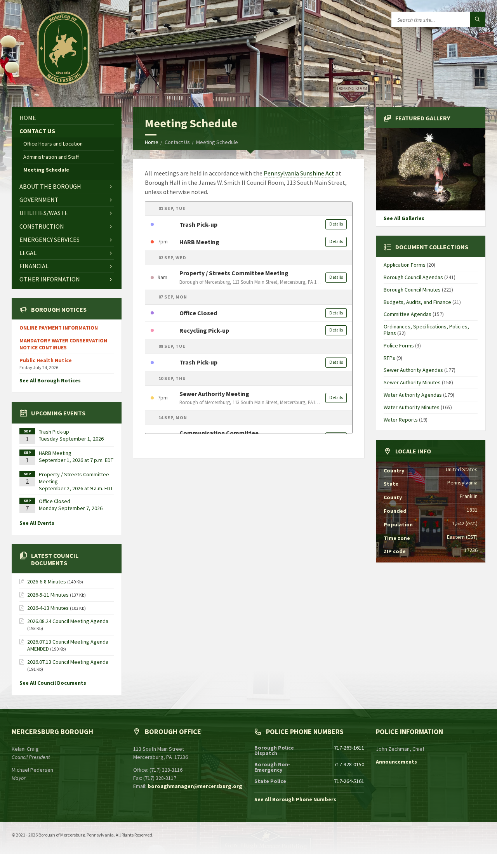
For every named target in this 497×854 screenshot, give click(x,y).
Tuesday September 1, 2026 (71, 438)
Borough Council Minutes (412, 289)
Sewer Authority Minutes (412, 382)
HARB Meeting (55, 453)
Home (151, 142)
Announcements (396, 761)
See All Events (36, 522)
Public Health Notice (45, 360)
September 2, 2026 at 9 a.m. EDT (76, 488)
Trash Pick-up (54, 431)
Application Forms (405, 264)
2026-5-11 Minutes (48, 594)
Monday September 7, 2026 (71, 508)
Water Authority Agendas (413, 394)
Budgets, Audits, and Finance (417, 302)
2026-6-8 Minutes (46, 581)
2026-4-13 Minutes (48, 607)
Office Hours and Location (53, 143)
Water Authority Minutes (412, 407)
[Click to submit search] (477, 19)
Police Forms (399, 345)
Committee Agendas (407, 314)
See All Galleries (404, 218)
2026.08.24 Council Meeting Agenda (67, 621)
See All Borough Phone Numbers (295, 799)
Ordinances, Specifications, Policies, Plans (426, 330)
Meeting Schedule (46, 169)
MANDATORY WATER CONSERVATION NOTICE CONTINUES (63, 344)
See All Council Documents (52, 682)
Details (336, 224)
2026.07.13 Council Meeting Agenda (67, 661)
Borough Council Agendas (413, 277)
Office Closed (54, 501)
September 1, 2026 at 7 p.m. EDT (76, 460)
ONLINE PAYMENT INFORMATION (58, 327)
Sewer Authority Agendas (413, 369)
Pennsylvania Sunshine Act (299, 173)
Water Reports (401, 419)
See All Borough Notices (50, 380)
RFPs (389, 357)
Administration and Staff (51, 156)
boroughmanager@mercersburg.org (195, 786)
